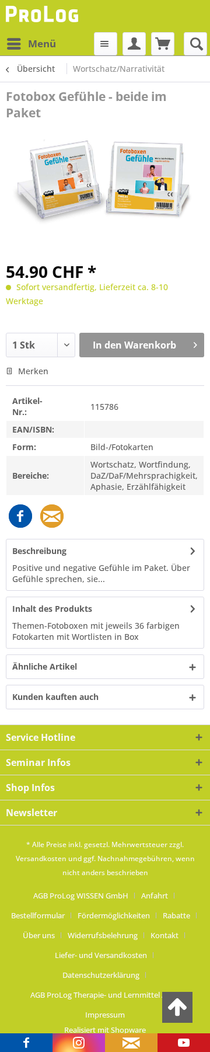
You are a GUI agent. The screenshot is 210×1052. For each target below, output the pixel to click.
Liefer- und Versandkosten (101, 955)
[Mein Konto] (134, 43)
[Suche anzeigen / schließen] (195, 43)
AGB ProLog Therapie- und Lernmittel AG (101, 995)
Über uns (39, 935)
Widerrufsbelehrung (103, 935)
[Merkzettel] (105, 43)
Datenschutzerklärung (100, 975)
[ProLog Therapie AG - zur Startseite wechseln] (43, 16)
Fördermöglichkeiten (114, 915)
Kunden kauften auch (55, 696)
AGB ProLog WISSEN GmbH (80, 895)
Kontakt (164, 935)
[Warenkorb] (162, 43)
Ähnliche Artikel (44, 666)
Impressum (105, 1014)
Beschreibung (39, 550)
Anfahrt (154, 895)
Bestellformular (38, 915)
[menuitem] (31, 43)
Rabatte (176, 915)
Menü (42, 43)
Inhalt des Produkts (52, 608)
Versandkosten (41, 858)
